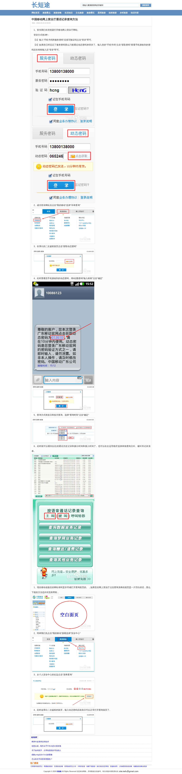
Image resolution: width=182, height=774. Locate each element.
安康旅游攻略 (58, 766)
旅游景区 (91, 13)
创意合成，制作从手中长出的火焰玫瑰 (46, 746)
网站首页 (35, 13)
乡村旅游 (124, 13)
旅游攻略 (58, 13)
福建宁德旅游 (90, 766)
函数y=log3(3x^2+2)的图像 (42, 755)
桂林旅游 (113, 13)
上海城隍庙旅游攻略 (125, 766)
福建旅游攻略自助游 (140, 766)
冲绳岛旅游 (81, 766)
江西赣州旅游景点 (36, 766)
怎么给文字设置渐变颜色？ (42, 759)
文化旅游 (80, 13)
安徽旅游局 (113, 766)
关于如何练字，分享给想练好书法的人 (46, 750)
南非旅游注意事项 (103, 766)
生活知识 (69, 13)
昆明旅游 (102, 13)
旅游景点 (47, 13)
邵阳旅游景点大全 (70, 766)
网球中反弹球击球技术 (40, 742)
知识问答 (135, 13)
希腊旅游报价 (48, 766)
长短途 (41, 4)
